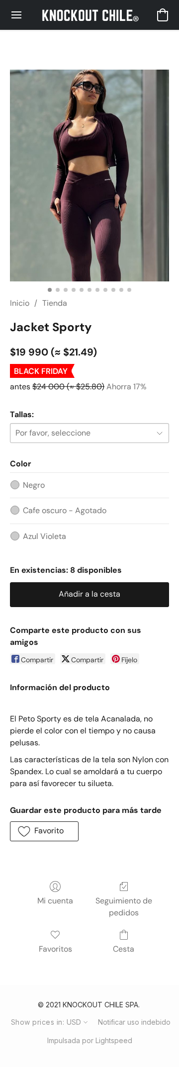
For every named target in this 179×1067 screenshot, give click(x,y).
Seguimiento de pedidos (123, 906)
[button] (89, 15)
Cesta (123, 949)
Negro (34, 485)
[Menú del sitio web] (16, 15)
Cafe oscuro (64, 510)
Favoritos (55, 949)
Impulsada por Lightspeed (89, 1040)
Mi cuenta (55, 900)
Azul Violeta (44, 536)
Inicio (19, 303)
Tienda (54, 303)
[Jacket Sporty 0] (89, 175)
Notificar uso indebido (134, 1022)
